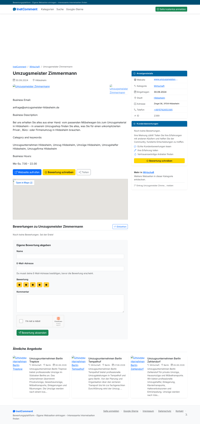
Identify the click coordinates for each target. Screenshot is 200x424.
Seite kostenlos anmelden (173, 9)
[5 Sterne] (46, 284)
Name (20, 251)
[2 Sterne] (26, 284)
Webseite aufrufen (28, 172)
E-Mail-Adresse (25, 263)
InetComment (27, 9)
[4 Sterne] (39, 284)
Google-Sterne (74, 9)
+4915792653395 (163, 109)
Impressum (148, 411)
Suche (60, 9)
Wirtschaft (35, 66)
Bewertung (22, 279)
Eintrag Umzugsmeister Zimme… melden (155, 185)
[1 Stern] (19, 284)
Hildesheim (159, 97)
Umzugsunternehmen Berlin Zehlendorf (164, 360)
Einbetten (121, 226)
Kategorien (47, 9)
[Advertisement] (100, 39)
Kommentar (23, 291)
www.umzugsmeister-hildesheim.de (166, 79)
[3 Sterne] (32, 284)
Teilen (85, 172)
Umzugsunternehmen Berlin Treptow (46, 360)
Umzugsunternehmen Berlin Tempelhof (105, 360)
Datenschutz (164, 411)
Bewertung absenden (34, 332)
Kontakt (179, 411)
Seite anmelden (111, 411)
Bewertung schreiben (60, 172)
